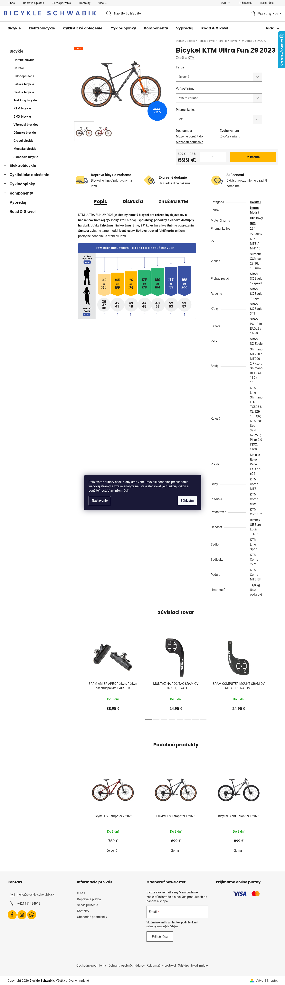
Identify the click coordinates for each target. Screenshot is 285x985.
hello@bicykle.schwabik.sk (35, 895)
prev (77, 676)
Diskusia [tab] (133, 201)
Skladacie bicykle (26, 157)
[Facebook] (12, 914)
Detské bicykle (24, 84)
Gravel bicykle (23, 141)
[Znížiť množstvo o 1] (203, 157)
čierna (254, 208)
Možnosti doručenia (189, 142)
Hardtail (19, 68)
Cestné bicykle (24, 92)
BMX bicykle (22, 116)
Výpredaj (18, 202)
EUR (223, 2)
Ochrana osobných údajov (127, 965)
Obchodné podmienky (92, 917)
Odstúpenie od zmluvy (193, 965)
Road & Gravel (23, 211)
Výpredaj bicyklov (26, 124)
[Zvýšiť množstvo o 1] (223, 157)
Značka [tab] (173, 201)
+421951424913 (28, 904)
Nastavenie (100, 500)
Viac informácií (118, 490)
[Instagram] (21, 914)
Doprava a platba (33, 3)
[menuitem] (14, 28)
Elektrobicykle (23, 165)
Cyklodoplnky (22, 184)
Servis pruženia (61, 3)
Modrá (254, 212)
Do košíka (253, 157)
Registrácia (267, 2)
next (274, 676)
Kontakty (84, 3)
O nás (11, 3)
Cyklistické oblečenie (29, 174)
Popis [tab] (100, 201)
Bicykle (16, 51)
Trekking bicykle (25, 100)
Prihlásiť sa (160, 936)
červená (112, 850)
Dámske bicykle (25, 133)
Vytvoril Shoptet (267, 980)
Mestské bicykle (25, 149)
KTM (191, 58)
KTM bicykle (22, 108)
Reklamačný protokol (161, 965)
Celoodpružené (24, 76)
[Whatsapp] (31, 914)
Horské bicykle (24, 60)
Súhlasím (187, 500)
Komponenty (21, 193)
